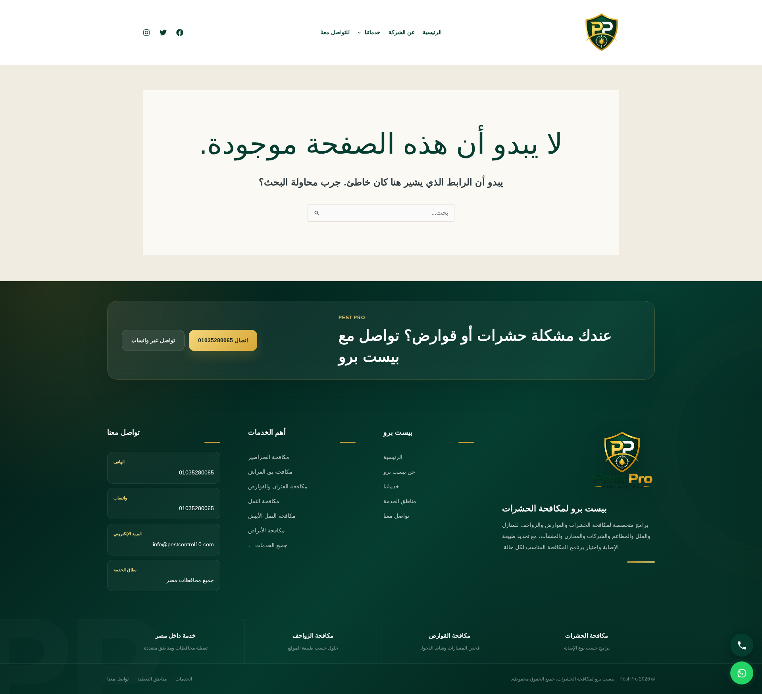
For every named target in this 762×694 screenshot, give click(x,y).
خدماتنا (373, 32)
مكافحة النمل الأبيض (272, 516)
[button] (361, 32)
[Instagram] (146, 32)
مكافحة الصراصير (268, 457)
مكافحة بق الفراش (270, 471)
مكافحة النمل (263, 501)
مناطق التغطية (152, 679)
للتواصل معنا (335, 32)
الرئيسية (432, 32)
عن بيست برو (399, 471)
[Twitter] (163, 32)
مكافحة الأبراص (266, 530)
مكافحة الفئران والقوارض (278, 486)
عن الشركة (402, 32)
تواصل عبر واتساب (153, 340)
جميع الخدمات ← (267, 545)
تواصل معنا (396, 516)
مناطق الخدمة (399, 501)
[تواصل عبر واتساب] (741, 672)
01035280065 (196, 472)
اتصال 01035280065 (223, 340)
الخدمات (183, 679)
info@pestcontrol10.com (183, 544)
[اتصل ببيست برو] (741, 645)
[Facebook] (179, 32)
